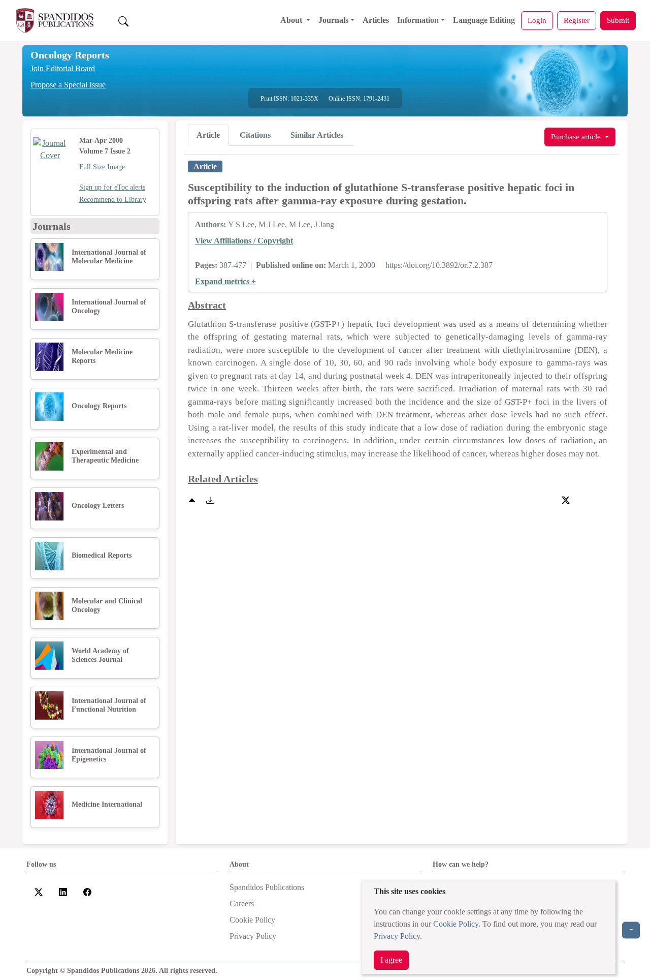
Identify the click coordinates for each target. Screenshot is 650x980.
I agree (391, 960)
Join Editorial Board (62, 68)
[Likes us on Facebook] (87, 891)
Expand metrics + (225, 281)
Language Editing (484, 20)
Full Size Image (102, 167)
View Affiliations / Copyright (244, 240)
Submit (618, 20)
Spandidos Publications (267, 887)
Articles (376, 20)
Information (418, 20)
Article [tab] (208, 135)
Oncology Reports (69, 54)
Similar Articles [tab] (316, 135)
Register (577, 20)
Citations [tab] (255, 135)
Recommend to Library (112, 199)
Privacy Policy (397, 936)
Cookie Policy (455, 924)
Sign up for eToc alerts (112, 187)
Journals (333, 20)
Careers (242, 903)
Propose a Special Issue (68, 84)
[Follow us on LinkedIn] (63, 891)
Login (537, 20)
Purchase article (577, 136)
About (292, 20)
